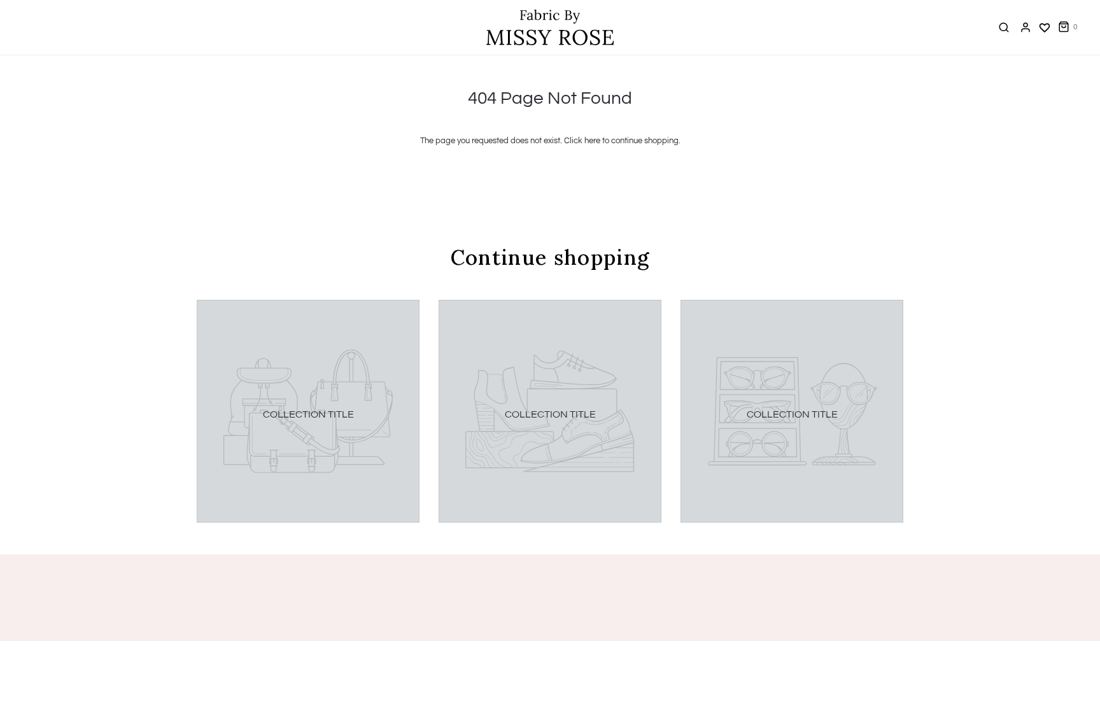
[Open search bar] (1004, 27)
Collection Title (308, 414)
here (592, 140)
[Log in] (1025, 27)
